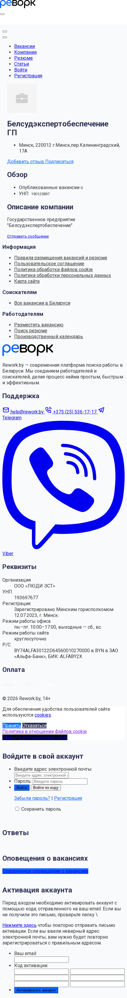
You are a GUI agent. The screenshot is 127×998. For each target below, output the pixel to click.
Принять (11, 725)
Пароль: (23, 781)
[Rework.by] (17, 6)
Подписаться (59, 161)
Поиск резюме (30, 330)
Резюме (23, 58)
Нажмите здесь (19, 925)
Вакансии (24, 46)
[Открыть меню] (2, 14)
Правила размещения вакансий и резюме (60, 258)
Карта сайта (27, 281)
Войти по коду (45, 787)
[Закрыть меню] (4, 31)
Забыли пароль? (32, 798)
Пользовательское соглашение (49, 263)
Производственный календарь (48, 336)
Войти (20, 70)
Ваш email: (25, 953)
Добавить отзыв (26, 161)
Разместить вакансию (39, 325)
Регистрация (28, 76)
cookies (43, 715)
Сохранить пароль (41, 809)
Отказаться (34, 725)
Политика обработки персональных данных (62, 275)
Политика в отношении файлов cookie (44, 731)
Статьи (21, 64)
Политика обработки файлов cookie (53, 269)
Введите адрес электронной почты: (53, 769)
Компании (25, 52)
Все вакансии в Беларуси (42, 303)
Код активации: (31, 965)
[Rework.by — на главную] (27, 354)
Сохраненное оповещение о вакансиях (45, 871)
